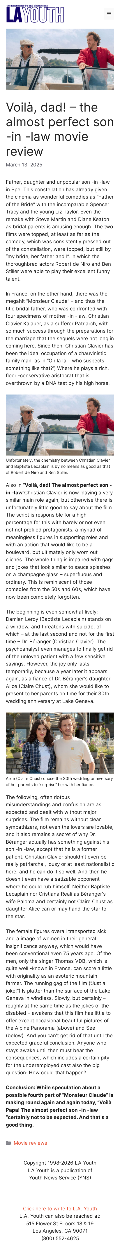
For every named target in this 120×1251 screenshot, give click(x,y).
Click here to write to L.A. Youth (60, 1208)
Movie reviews (30, 1143)
